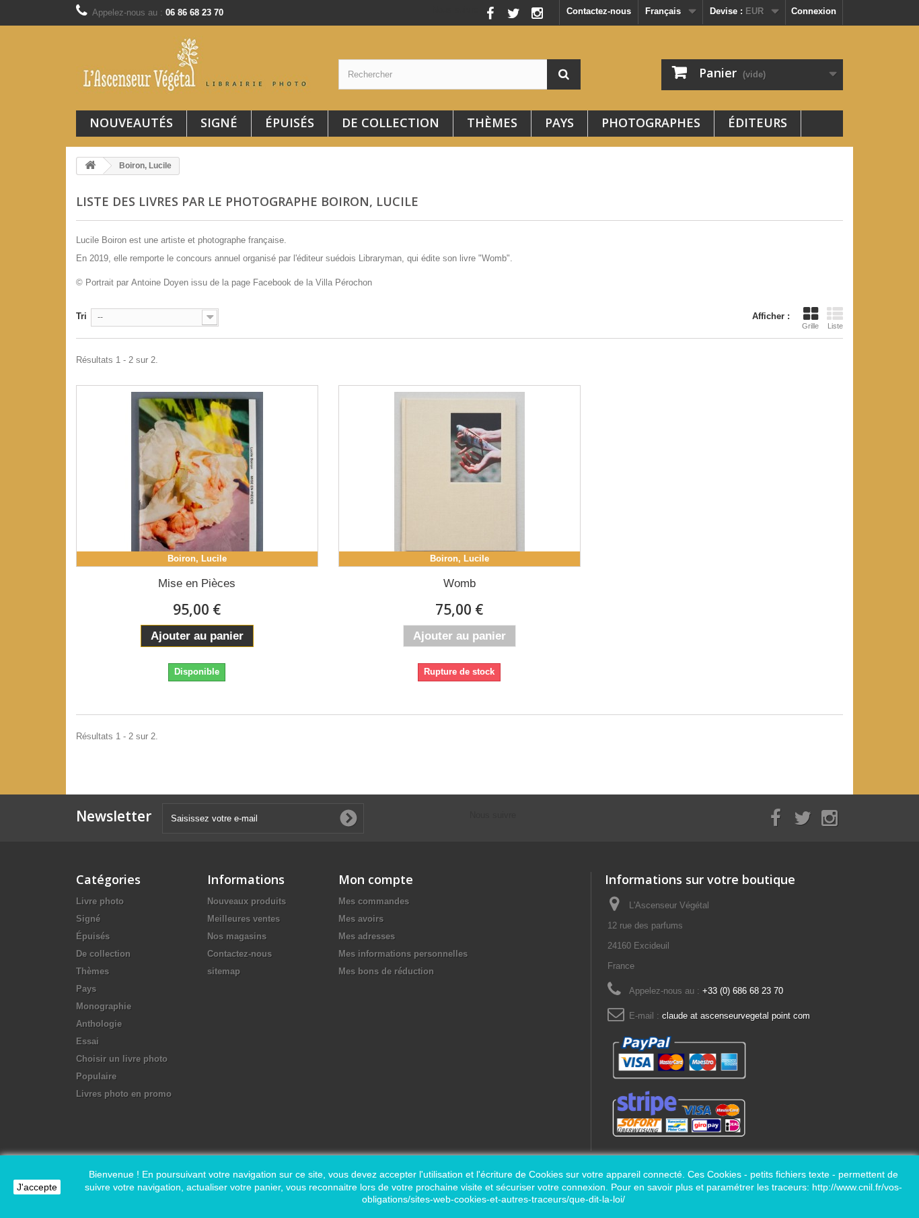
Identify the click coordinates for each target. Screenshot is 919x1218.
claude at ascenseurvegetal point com (736, 1016)
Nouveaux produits (246, 901)
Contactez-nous (598, 11)
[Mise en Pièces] (197, 476)
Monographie (103, 1006)
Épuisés (289, 122)
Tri (81, 316)
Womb (459, 583)
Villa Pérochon (344, 282)
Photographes (650, 122)
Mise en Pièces (196, 583)
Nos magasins (236, 936)
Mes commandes (373, 901)
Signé (218, 122)
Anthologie (99, 1024)
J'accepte (37, 1187)
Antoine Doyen (159, 282)
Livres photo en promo (124, 1094)
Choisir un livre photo (122, 1059)
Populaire (96, 1076)
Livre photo (100, 901)
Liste (835, 326)
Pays (559, 122)
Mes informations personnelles (403, 954)
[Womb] (459, 476)
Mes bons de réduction (386, 971)
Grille (810, 326)
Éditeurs (757, 122)
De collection (390, 122)
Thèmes (492, 122)
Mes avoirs (360, 919)
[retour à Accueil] (90, 166)
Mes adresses (366, 936)
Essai (87, 1041)
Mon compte (375, 879)
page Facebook (261, 282)
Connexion (813, 11)
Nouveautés (131, 122)
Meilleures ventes (243, 919)
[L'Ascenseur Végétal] (197, 65)
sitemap (223, 971)
